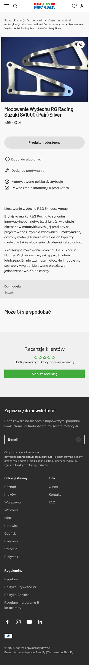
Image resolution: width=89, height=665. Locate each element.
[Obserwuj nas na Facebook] (7, 622)
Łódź (8, 518)
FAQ (52, 502)
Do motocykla (35, 20)
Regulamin (12, 579)
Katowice (11, 526)
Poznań (10, 487)
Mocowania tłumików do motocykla (43, 24)
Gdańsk (10, 533)
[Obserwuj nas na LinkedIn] (40, 622)
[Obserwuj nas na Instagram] (18, 622)
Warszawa (12, 502)
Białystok (11, 557)
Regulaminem (56, 460)
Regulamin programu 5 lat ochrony (21, 605)
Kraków (10, 494)
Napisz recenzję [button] (44, 374)
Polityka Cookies (16, 595)
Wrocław (11, 510)
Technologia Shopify (60, 652)
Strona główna (13, 20)
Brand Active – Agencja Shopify (24, 652)
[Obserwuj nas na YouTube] (29, 622)
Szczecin (10, 549)
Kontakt (55, 494)
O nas (53, 487)
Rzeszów (11, 541)
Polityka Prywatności (20, 587)
